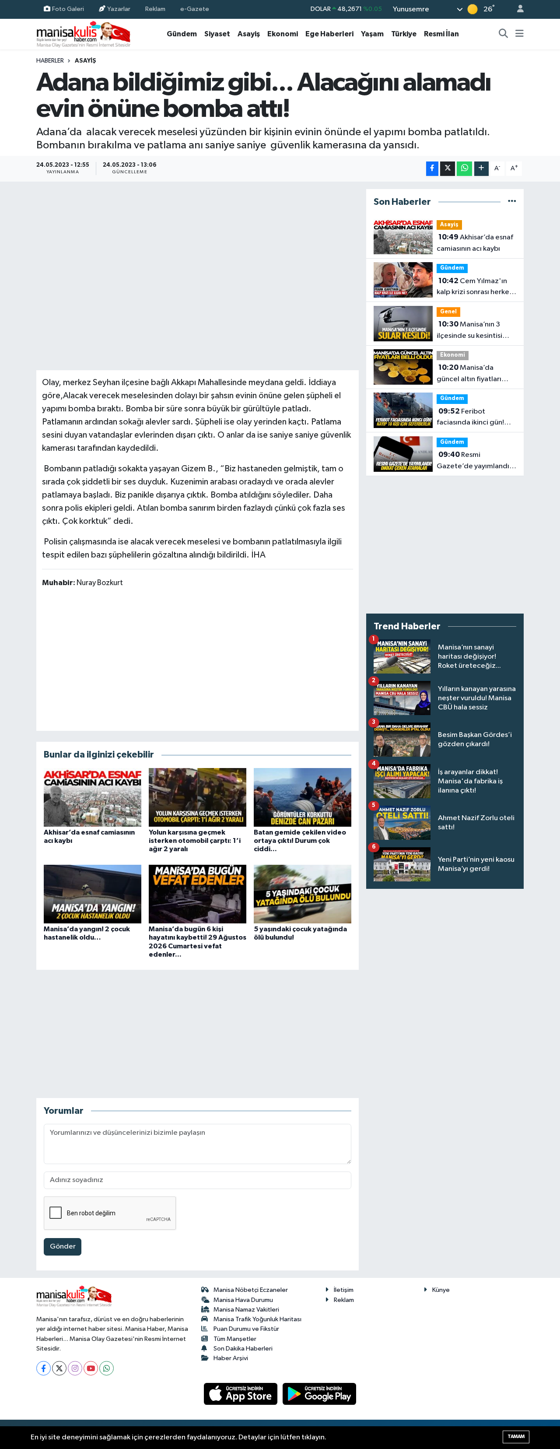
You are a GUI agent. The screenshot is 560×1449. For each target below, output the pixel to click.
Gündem (182, 34)
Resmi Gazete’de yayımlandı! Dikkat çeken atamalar (474, 461)
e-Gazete (194, 9)
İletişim (344, 1290)
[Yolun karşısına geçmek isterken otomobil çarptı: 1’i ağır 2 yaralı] (197, 797)
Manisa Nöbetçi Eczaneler (251, 1290)
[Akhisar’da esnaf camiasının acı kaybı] (92, 797)
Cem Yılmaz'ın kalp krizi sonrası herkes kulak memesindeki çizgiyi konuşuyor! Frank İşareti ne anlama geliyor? (475, 287)
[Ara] (503, 34)
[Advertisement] (197, 658)
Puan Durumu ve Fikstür (246, 1329)
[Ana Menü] (519, 34)
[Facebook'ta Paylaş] (432, 168)
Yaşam (372, 34)
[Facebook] (43, 1368)
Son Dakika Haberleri (243, 1348)
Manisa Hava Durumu (243, 1300)
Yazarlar (118, 9)
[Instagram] (75, 1368)
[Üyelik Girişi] (517, 9)
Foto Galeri (68, 9)
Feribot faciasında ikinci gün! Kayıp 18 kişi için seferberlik (470, 417)
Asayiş (249, 34)
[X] (59, 1368)
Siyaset (217, 34)
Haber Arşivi (231, 1358)
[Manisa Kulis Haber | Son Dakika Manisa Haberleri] (83, 34)
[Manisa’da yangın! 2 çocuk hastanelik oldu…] (92, 894)
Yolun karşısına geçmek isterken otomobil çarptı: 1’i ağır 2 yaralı (195, 841)
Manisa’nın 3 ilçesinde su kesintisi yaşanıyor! (469, 330)
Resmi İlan (441, 34)
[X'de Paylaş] (447, 168)
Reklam (155, 9)
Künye (441, 1290)
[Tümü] (512, 202)
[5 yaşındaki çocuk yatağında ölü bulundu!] (302, 894)
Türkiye (403, 34)
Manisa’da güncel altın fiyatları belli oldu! (469, 374)
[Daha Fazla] (481, 168)
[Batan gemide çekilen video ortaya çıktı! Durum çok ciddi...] (302, 797)
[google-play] (319, 1393)
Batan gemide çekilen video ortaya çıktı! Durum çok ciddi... (300, 841)
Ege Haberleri (329, 34)
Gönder (63, 1246)
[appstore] (241, 1393)
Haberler (50, 61)
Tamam (516, 1436)
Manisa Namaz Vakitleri (246, 1309)
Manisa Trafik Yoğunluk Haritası (257, 1319)
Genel (448, 312)
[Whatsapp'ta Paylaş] (464, 168)
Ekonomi (282, 34)
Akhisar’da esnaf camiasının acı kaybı (475, 243)
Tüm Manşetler (235, 1339)
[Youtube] (91, 1368)
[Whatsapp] (106, 1368)
